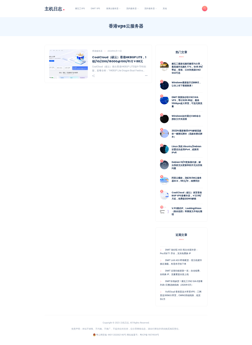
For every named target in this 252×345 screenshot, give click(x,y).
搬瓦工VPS (80, 8)
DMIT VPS (95, 8)
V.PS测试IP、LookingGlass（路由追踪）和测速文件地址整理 (187, 211)
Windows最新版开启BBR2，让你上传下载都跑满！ (186, 84)
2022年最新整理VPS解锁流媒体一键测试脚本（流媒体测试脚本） (187, 133)
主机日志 (55, 8)
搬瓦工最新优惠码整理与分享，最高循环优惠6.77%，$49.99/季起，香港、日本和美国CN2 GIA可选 (187, 68)
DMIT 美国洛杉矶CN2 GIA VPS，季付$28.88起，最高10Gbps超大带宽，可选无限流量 (187, 102)
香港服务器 (97, 51)
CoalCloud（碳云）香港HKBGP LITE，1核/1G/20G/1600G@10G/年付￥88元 (119, 59)
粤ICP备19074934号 (149, 335)
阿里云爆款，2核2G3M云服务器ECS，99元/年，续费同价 (187, 179)
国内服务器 (131, 8)
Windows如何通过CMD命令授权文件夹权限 (186, 117)
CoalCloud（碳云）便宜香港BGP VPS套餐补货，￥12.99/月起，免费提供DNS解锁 (187, 195)
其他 (165, 8)
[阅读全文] (146, 75)
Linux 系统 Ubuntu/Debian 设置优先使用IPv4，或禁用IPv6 (186, 149)
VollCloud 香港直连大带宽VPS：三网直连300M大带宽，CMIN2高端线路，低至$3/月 (180, 295)
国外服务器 (150, 8)
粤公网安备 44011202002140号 (111, 335)
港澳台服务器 (112, 8)
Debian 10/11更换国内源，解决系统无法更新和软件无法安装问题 (187, 165)
